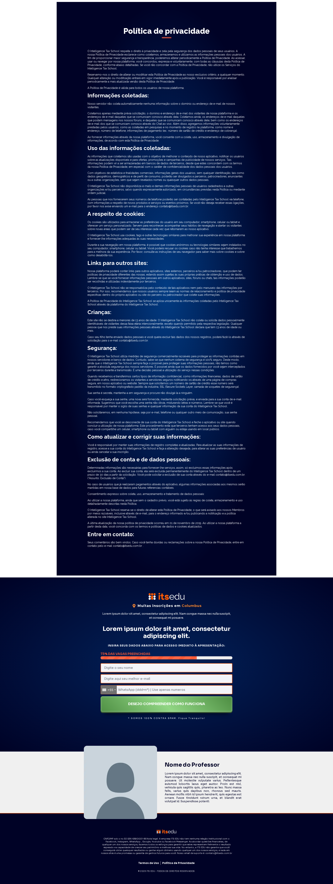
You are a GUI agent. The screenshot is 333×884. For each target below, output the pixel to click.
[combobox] (109, 689)
